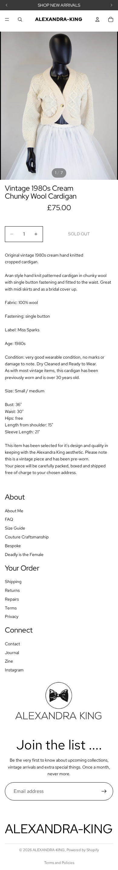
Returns (12, 590)
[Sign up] (104, 791)
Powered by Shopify (83, 850)
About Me (14, 510)
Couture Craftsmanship (27, 537)
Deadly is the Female (24, 554)
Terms (11, 607)
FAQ (9, 519)
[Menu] (7, 19)
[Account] (97, 19)
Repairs (12, 599)
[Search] (20, 19)
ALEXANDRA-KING (49, 850)
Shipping (13, 581)
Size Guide (15, 528)
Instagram (14, 670)
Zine (9, 661)
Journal (12, 652)
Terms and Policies (59, 862)
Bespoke (13, 545)
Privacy (11, 616)
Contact (12, 643)
